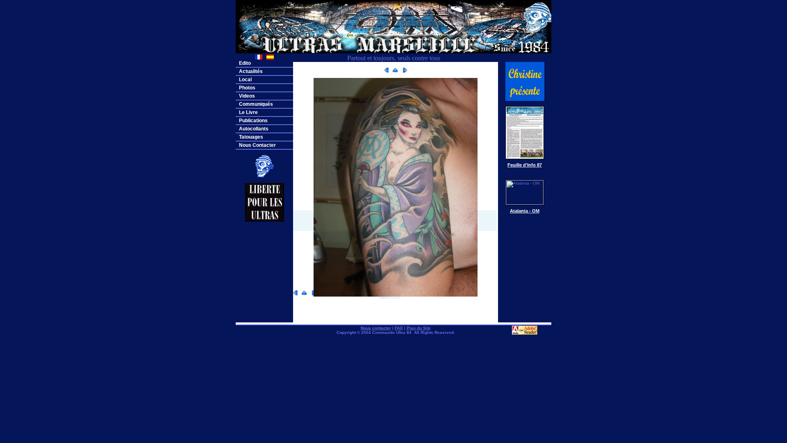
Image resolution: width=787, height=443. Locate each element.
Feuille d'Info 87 (524, 164)
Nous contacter (376, 328)
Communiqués (256, 104)
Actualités (251, 71)
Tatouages (251, 137)
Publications (253, 120)
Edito (245, 63)
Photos (247, 88)
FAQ (399, 328)
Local (245, 79)
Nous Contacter (257, 145)
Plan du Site (419, 328)
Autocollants (253, 129)
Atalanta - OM (524, 210)
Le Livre (248, 112)
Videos (247, 96)
